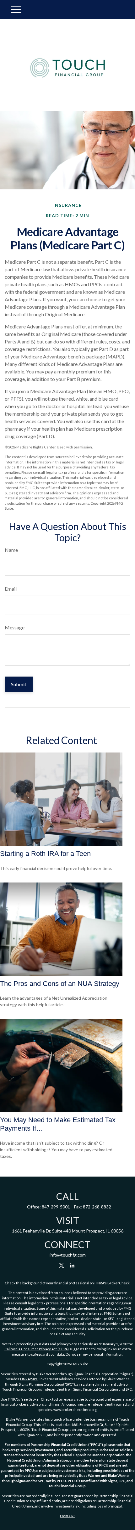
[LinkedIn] (72, 1265)
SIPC (34, 1379)
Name (11, 550)
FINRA (25, 1379)
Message (14, 627)
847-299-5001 (56, 1206)
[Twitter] (61, 1265)
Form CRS (67, 1516)
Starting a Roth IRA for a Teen (45, 854)
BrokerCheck (118, 1283)
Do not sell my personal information (94, 1354)
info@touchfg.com (68, 1255)
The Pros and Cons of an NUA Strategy (59, 984)
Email (11, 589)
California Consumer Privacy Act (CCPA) (36, 1349)
